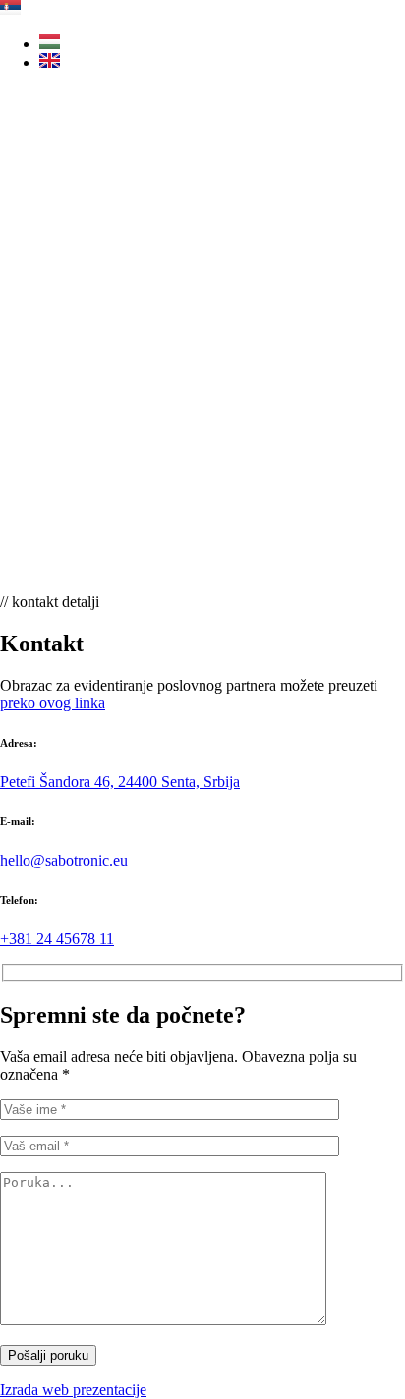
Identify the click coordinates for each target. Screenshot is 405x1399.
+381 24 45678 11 (57, 938)
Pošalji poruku (48, 1355)
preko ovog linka (52, 703)
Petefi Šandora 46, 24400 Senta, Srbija (120, 781)
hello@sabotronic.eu (64, 860)
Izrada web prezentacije (73, 1389)
